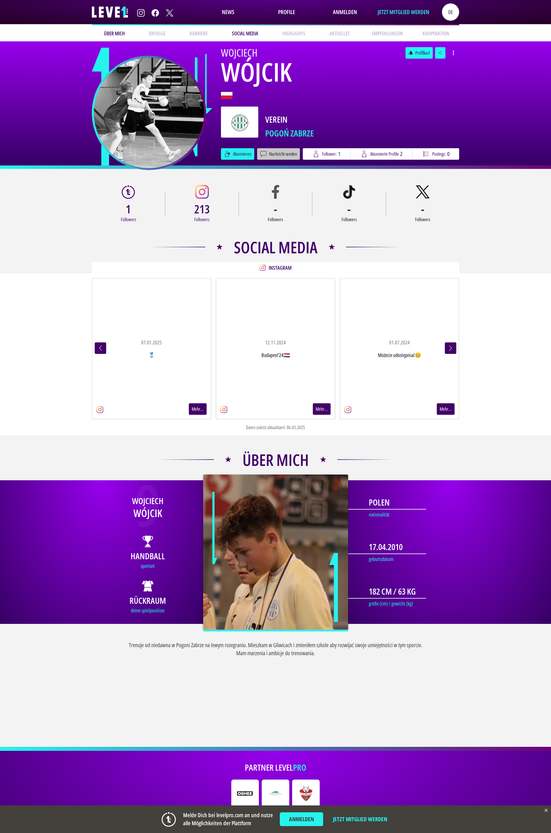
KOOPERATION (435, 33)
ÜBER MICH (114, 33)
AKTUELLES (339, 33)
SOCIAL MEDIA (245, 33)
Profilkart (419, 53)
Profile (286, 12)
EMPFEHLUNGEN (387, 33)
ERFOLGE (157, 33)
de (450, 12)
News (228, 12)
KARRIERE (199, 33)
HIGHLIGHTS (293, 33)
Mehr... (198, 409)
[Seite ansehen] (149, 113)
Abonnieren (242, 154)
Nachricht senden (283, 154)
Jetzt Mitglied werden (403, 12)
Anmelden (345, 12)
